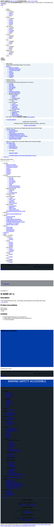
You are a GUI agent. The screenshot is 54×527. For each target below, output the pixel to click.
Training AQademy (10, 409)
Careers (8, 168)
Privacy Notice (40, 524)
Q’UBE (10, 184)
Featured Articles (10, 230)
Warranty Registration (11, 413)
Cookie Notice (7, 525)
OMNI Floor (12, 202)
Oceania (8, 252)
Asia (7, 255)
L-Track (11, 198)
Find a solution (31, 117)
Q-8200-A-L (4, 346)
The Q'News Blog (10, 143)
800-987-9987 (13, 1)
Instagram (8, 172)
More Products (10, 204)
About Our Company (11, 164)
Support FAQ (9, 218)
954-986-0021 (22, 505)
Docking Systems (10, 194)
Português (11, 250)
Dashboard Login (10, 423)
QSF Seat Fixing (13, 203)
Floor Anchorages (10, 196)
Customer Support (10, 129)
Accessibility (4, 2)
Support (5, 215)
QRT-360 (11, 178)
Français (11, 239)
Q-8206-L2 (4, 357)
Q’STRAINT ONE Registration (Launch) (15, 222)
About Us (8, 66)
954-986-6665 (33, 504)
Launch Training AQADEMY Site (13, 214)
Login (2, 5)
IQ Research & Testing (11, 167)
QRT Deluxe (12, 180)
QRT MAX (11, 179)
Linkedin (8, 171)
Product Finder (9, 421)
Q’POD (10, 191)
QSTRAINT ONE (10, 403)
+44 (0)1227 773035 (28, 511)
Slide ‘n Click (12, 199)
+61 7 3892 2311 (23, 519)
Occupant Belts (12, 206)
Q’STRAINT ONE (13, 192)
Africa (7, 258)
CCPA (29, 525)
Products (5, 175)
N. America (8, 236)
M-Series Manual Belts (14, 187)
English (11, 238)
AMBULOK (11, 207)
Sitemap (25, 524)
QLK (10, 195)
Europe (8, 240)
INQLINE (11, 183)
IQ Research (9, 396)
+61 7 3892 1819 (32, 519)
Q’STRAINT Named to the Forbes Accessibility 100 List (22, 155)
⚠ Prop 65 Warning (4, 302)
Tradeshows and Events (12, 166)
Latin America (9, 247)
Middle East (9, 260)
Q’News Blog (9, 227)
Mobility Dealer (10, 415)
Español (11, 246)
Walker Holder (12, 208)
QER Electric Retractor (14, 186)
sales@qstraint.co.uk (28, 512)
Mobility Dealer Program (12, 224)
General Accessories (14, 210)
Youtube (8, 174)
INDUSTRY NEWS (13, 153)
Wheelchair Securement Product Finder (15, 211)
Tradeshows (9, 393)
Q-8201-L (4, 336)
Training (5, 212)
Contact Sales (9, 424)
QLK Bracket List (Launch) (12, 223)
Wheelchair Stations (11, 188)
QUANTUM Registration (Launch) (14, 220)
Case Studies (9, 228)
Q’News (5, 226)
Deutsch (11, 244)
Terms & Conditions (32, 524)
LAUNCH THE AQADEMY (30, 125)
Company (5, 163)
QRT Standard (12, 182)
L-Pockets (11, 200)
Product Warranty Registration (13, 219)
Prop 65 (33, 525)
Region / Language (8, 235)
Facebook (8, 170)
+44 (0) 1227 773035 (32, 1)
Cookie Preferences (16, 525)
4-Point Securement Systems (13, 176)
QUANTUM (11, 190)
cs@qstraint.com (32, 505)
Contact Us (6, 157)
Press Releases (10, 231)
